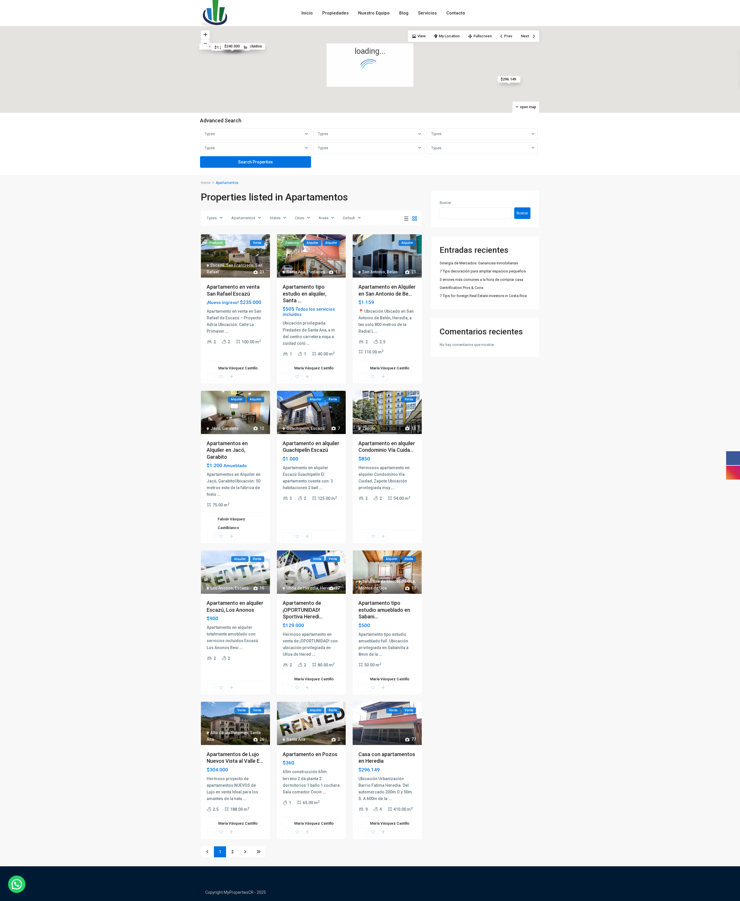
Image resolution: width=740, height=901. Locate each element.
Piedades (316, 272)
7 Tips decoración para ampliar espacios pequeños (483, 271)
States (275, 218)
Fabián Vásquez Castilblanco (231, 523)
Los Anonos (221, 588)
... (227, 331)
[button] (16, 884)
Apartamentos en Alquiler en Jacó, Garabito (227, 450)
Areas (323, 218)
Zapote (368, 428)
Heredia (327, 588)
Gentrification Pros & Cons (461, 287)
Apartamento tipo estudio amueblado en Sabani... (384, 610)
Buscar (445, 202)
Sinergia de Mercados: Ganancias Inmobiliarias (479, 263)
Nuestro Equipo (374, 13)
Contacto (455, 13)
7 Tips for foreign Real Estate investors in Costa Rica (483, 296)
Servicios (427, 13)
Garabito (230, 428)
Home (205, 183)
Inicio (307, 13)
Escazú (217, 265)
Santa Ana (295, 272)
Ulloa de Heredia (302, 588)
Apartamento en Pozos (310, 754)
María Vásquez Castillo (238, 368)
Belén (392, 272)
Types (210, 134)
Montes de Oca (372, 588)
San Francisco (240, 265)
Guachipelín (297, 428)
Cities (299, 218)
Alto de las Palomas (229, 732)
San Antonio (373, 272)
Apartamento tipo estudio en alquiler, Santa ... (304, 293)
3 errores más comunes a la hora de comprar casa (481, 279)
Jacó (215, 428)
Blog (403, 13)
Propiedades (335, 13)
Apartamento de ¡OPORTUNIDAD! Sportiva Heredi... (303, 610)
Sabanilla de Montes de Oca (388, 581)
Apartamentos (243, 218)
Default (349, 218)
